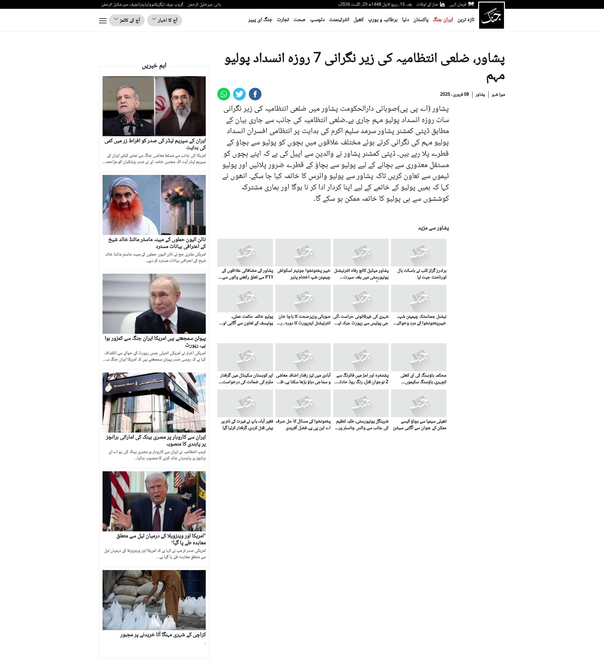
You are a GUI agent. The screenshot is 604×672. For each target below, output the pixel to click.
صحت (299, 20)
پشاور (480, 94)
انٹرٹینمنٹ (339, 20)
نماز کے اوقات (427, 4)
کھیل (359, 20)
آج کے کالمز (129, 20)
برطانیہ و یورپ (383, 20)
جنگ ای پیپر (260, 20)
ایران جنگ (443, 20)
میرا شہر (498, 94)
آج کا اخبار (167, 20)
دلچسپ (317, 20)
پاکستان (420, 20)
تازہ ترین (465, 20)
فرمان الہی (457, 4)
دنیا (405, 20)
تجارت (283, 20)
